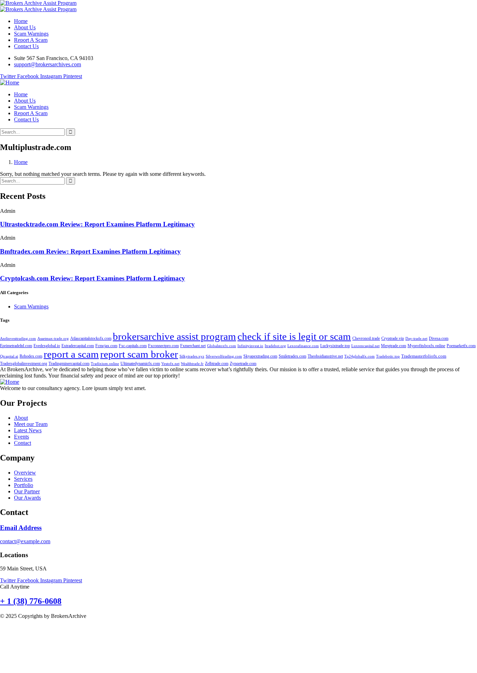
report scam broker (139, 354)
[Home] (9, 82)
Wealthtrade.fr (192, 364)
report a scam (71, 354)
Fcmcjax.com (106, 345)
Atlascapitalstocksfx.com (90, 338)
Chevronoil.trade (366, 338)
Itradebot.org (275, 346)
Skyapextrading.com (260, 356)
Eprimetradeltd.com (16, 345)
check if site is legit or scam (294, 336)
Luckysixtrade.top (335, 345)
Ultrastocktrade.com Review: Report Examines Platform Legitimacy (97, 224)
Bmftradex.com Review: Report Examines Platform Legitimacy (90, 251)
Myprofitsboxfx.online (426, 345)
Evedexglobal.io (47, 345)
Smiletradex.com (292, 356)
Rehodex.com (31, 356)
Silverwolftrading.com (224, 356)
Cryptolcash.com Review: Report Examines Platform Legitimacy (92, 278)
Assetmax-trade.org (53, 339)
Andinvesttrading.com (18, 339)
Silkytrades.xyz (191, 356)
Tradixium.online (105, 364)
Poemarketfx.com (461, 345)
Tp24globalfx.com (359, 356)
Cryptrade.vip (392, 338)
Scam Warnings (31, 306)
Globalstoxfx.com (221, 346)
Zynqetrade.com (243, 363)
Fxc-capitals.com (133, 345)
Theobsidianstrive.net (325, 356)
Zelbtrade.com (216, 363)
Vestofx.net (170, 364)
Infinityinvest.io (250, 346)
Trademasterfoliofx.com (423, 356)
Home (21, 162)
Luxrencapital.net (365, 346)
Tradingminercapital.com (69, 363)
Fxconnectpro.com (163, 345)
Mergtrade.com (393, 345)
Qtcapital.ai (9, 356)
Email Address (21, 527)
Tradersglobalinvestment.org (23, 363)
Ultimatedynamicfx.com (140, 363)
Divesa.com (438, 338)
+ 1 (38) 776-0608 (30, 601)
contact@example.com (25, 541)
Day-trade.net (416, 339)
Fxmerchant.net (193, 345)
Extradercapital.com (77, 345)
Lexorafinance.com (303, 346)
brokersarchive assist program (174, 336)
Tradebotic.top (388, 356)
